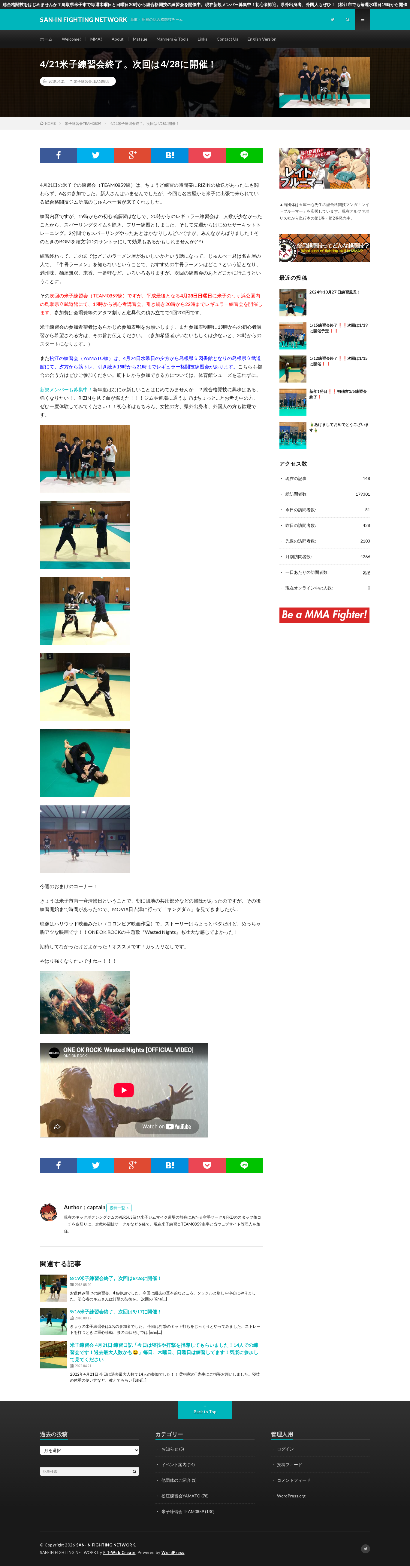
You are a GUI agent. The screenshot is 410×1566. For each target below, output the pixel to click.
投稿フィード (289, 1464)
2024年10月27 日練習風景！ (335, 292)
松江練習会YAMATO (180, 1495)
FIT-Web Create (119, 1552)
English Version (262, 39)
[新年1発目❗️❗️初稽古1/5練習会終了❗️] (292, 402)
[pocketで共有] (207, 155)
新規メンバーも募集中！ (66, 389)
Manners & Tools (172, 39)
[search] (134, 1471)
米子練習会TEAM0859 (91, 81)
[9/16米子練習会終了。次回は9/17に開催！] (53, 1321)
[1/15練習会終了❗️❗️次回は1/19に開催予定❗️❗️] (292, 335)
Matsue (140, 39)
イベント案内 (174, 1464)
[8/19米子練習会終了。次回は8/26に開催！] (53, 1288)
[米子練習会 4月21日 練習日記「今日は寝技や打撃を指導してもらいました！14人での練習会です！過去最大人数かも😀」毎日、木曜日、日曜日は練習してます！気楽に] (53, 1354)
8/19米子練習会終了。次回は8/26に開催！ (116, 1278)
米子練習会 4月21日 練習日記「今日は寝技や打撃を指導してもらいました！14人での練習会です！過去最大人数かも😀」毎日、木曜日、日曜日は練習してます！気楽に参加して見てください (164, 1352)
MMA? (96, 39)
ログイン (285, 1448)
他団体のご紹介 (176, 1480)
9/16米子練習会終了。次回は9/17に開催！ (116, 1311)
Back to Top (205, 1411)
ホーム (46, 39)
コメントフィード (294, 1480)
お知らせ (169, 1448)
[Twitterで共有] (95, 155)
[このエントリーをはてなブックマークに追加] (169, 155)
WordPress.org (291, 1495)
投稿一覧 (117, 1207)
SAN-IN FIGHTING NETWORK (105, 1545)
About (118, 39)
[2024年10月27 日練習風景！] (292, 302)
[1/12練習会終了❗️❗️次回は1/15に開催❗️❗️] (292, 369)
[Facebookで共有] (58, 155)
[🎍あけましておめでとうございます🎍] (292, 435)
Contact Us (227, 39)
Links (202, 39)
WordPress (173, 1552)
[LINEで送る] (244, 155)
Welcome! (71, 39)
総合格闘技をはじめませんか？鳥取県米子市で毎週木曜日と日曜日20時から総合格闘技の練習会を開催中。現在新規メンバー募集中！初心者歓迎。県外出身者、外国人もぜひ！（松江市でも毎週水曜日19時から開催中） (205, 5)
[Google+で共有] (133, 155)
